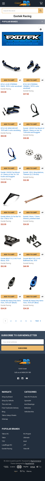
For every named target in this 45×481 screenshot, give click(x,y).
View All (26, 449)
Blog (3, 412)
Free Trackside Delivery (10, 408)
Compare (20, 80)
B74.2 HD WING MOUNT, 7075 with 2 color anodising (11, 129)
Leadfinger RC (7, 445)
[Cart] (41, 3)
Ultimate (26, 437)
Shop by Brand (7, 397)
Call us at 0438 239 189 (22, 372)
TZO (3, 441)
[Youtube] (27, 378)
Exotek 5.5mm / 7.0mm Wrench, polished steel (31, 217)
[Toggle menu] (3, 3)
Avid (25, 441)
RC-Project (27, 434)
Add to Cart (9, 80)
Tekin (4, 437)
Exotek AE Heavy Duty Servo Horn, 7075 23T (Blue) (33, 302)
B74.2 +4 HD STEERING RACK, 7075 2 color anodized (11, 85)
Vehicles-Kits (29, 412)
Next (37, 321)
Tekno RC (5, 434)
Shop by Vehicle (8, 401)
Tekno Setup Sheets (9, 415)
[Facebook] (18, 378)
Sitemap (5, 419)
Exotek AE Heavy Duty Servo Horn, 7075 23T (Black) (11, 302)
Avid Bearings (29, 404)
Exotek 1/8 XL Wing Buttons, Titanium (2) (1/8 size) (33, 173)
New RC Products (30, 397)
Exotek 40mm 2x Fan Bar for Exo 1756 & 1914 (11, 217)
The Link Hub (6, 404)
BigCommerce (36, 461)
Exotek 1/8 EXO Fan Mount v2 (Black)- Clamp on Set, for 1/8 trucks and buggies (33, 130)
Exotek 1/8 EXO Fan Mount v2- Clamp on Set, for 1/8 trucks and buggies (10, 174)
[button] (40, 29)
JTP (24, 445)
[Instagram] (22, 378)
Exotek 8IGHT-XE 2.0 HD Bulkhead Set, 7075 (31, 259)
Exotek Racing (7, 449)
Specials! (27, 401)
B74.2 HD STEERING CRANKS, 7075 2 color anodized (31, 86)
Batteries (27, 408)
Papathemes (29, 463)
